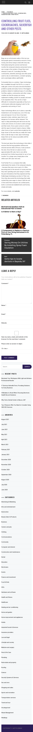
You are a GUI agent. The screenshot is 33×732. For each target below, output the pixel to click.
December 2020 (6, 459)
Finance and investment (8, 577)
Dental (3, 557)
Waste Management (7, 712)
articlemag (25, 33)
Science (3, 672)
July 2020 (4, 485)
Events (3, 572)
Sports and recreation (7, 692)
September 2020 (6, 474)
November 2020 (6, 464)
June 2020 (4, 490)
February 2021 (5, 449)
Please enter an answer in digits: (11, 344)
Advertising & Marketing (8, 502)
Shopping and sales (7, 687)
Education (4, 562)
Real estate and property (8, 662)
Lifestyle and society (7, 642)
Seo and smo (5, 682)
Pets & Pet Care (6, 652)
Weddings (4, 717)
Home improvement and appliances (12, 617)
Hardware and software (8, 592)
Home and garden (6, 612)
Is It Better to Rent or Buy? (11, 212)
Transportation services (8, 697)
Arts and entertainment (8, 507)
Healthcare (4, 602)
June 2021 (4, 429)
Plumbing (4, 657)
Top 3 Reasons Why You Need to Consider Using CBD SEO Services (16, 406)
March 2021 (4, 444)
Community (4, 542)
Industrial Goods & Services (9, 627)
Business (5, 195)
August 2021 (5, 419)
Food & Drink (5, 582)
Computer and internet (8, 547)
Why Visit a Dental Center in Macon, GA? (13, 400)
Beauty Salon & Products (8, 517)
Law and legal (5, 637)
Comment (5, 283)
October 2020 (5, 469)
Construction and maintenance (10, 552)
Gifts (2, 587)
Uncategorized (5, 707)
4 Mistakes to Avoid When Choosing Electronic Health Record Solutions (15, 394)
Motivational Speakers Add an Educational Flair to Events (12, 208)
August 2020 (5, 479)
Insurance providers (7, 632)
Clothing (3, 532)
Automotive (4, 512)
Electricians (4, 567)
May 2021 (4, 434)
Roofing (3, 667)
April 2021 (4, 439)
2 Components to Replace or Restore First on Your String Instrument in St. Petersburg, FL (15, 232)
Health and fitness (6, 597)
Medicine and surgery (7, 647)
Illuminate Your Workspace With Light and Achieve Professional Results (16, 379)
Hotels (3, 622)
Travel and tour (5, 702)
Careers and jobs (6, 527)
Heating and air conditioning (9, 607)
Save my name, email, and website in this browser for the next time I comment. (14, 338)
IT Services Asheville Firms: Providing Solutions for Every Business (15, 387)
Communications (6, 537)
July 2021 (4, 424)
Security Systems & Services (10, 677)
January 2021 (5, 454)
